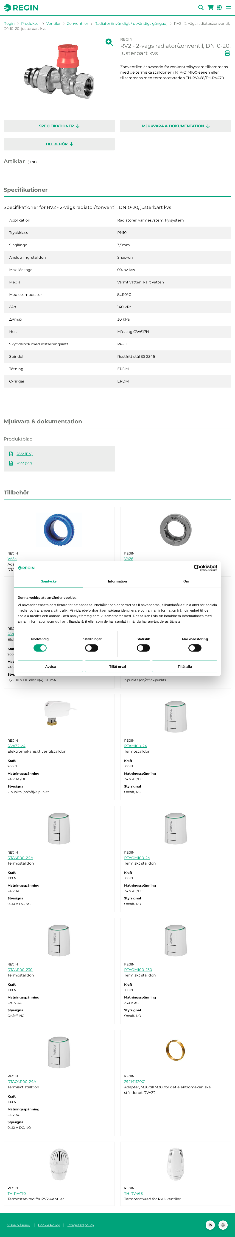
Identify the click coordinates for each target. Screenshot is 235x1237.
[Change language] (223, 1225)
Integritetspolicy (80, 1225)
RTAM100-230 (20, 970)
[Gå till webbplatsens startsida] (21, 8)
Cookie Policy (49, 1225)
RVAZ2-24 (16, 746)
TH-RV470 (17, 1193)
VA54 (12, 559)
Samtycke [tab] (49, 581)
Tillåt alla (185, 666)
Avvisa (50, 666)
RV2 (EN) (25, 454)
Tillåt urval (117, 666)
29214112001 (135, 1081)
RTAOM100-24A (22, 1081)
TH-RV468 (133, 1193)
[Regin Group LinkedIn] (210, 1225)
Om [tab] (186, 581)
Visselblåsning (18, 1225)
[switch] (91, 648)
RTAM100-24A (20, 858)
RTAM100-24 (135, 746)
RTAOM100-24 (137, 858)
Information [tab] (117, 581)
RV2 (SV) (24, 463)
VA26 (128, 559)
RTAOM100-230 (138, 970)
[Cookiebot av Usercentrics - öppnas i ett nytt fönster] (197, 568)
